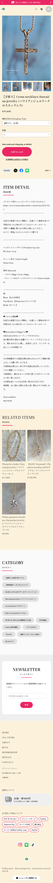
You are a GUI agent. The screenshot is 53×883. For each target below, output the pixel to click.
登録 (26, 705)
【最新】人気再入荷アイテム (14, 578)
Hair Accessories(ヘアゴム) (15, 613)
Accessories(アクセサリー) (15, 606)
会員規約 (5, 777)
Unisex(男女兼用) (11, 627)
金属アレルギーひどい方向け (29, 634)
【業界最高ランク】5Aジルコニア (16, 585)
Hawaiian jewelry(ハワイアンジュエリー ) (20, 599)
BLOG (5, 747)
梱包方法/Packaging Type (14, 118)
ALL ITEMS (8, 737)
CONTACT (7, 762)
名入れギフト (9, 641)
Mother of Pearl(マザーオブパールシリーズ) (21, 592)
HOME (5, 732)
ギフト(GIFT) (32, 627)
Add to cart (17, 151)
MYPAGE (6, 757)
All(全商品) (43, 620)
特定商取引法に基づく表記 (11, 773)
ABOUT (6, 742)
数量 (4, 130)
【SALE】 (8, 634)
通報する (48, 170)
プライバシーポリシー (10, 768)
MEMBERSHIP (10, 752)
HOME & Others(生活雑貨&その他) (18, 620)
